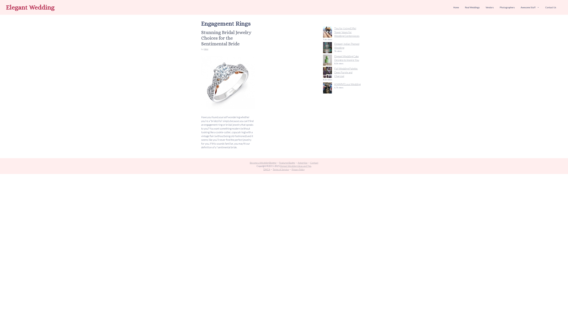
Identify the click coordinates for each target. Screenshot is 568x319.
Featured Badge (287, 162)
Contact (314, 162)
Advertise (303, 162)
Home (456, 7)
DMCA (266, 169)
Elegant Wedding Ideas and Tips (295, 166)
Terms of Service (281, 169)
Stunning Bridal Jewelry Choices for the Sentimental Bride (226, 38)
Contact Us (550, 7)
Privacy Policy (298, 169)
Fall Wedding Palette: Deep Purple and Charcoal (346, 72)
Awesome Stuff (528, 7)
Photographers (507, 7)
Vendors (490, 7)
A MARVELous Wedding (347, 84)
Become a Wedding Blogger (263, 162)
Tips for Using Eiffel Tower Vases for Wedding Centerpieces (346, 32)
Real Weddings (472, 7)
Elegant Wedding (30, 7)
